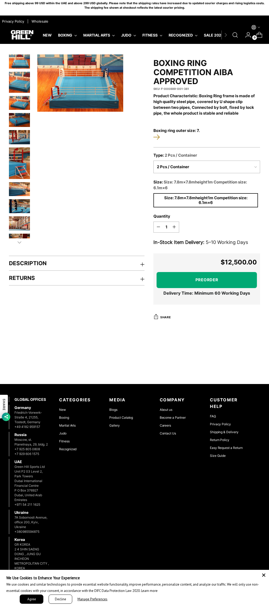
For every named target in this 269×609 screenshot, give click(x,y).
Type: (175, 155)
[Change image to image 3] (19, 103)
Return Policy (219, 440)
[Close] (263, 575)
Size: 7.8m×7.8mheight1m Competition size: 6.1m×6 (205, 200)
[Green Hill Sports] (22, 35)
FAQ (213, 416)
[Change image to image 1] (19, 61)
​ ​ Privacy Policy (12, 21)
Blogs (113, 410)
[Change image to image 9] (19, 223)
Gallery (114, 425)
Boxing (64, 417)
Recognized (67, 449)
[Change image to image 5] (19, 137)
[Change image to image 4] (19, 120)
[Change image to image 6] (19, 163)
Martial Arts (67, 425)
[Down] (19, 242)
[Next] (226, 35)
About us (166, 410)
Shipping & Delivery (224, 432)
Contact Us (168, 433)
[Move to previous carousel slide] (243, 366)
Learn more (149, 590)
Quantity (161, 216)
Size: (200, 185)
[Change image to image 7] (19, 189)
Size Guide (218, 456)
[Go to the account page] (246, 35)
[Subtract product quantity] (158, 227)
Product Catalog (121, 417)
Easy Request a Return (226, 448)
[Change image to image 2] (19, 82)
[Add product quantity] (174, 227)
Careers (165, 425)
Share (165, 317)
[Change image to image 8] (19, 206)
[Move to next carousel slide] (255, 365)
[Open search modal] (235, 35)
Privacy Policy (220, 424)
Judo (62, 433)
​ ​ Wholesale (38, 21)
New (62, 410)
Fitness (64, 441)
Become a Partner (173, 417)
